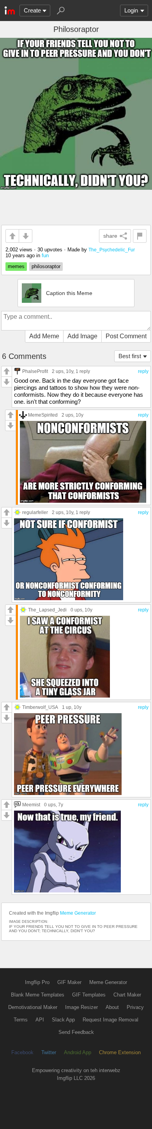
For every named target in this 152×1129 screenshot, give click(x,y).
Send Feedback (76, 1032)
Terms (21, 1020)
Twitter (48, 1052)
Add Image (82, 336)
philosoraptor (46, 266)
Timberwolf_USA (40, 707)
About (112, 1007)
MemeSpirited (43, 414)
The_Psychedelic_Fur (111, 249)
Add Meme (44, 336)
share (110, 236)
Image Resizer (81, 1007)
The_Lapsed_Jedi (47, 609)
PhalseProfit (35, 371)
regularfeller (35, 512)
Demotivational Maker (32, 1007)
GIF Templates (89, 995)
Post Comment (126, 336)
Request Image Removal (110, 1020)
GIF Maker (69, 982)
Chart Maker (127, 995)
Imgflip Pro (37, 982)
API (39, 1020)
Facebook (22, 1052)
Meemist (31, 804)
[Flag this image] (140, 236)
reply (143, 371)
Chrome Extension (120, 1052)
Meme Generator (78, 913)
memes (16, 266)
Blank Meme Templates (37, 995)
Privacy (135, 1007)
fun (45, 255)
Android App (77, 1052)
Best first (129, 356)
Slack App (63, 1020)
